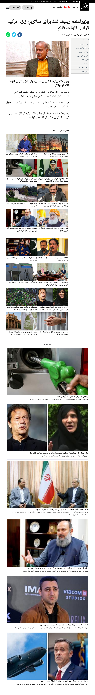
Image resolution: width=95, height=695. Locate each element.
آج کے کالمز (16, 7)
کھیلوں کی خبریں (83, 55)
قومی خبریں (78, 34)
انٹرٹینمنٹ (85, 59)
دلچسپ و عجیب (83, 67)
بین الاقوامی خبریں (82, 47)
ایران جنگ (67, 7)
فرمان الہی (72, 1)
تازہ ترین (75, 7)
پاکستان (59, 7)
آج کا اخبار (28, 7)
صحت (86, 63)
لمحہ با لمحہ (84, 40)
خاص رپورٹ (84, 71)
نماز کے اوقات (61, 1)
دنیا (53, 7)
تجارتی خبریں (84, 51)
